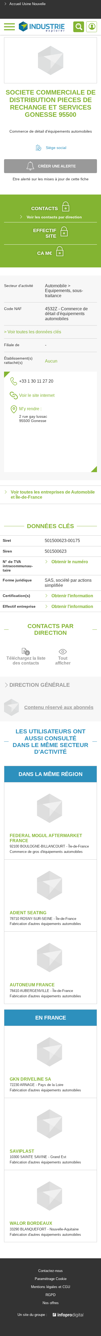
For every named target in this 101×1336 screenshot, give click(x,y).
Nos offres (51, 1303)
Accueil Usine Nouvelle (27, 4)
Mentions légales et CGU (50, 1287)
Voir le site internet (36, 395)
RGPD (50, 1295)
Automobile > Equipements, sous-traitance (64, 290)
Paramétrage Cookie (51, 1279)
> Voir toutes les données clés (32, 332)
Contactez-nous (50, 1271)
